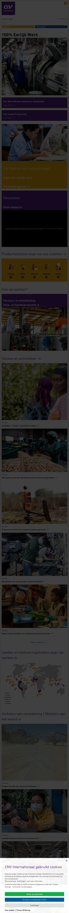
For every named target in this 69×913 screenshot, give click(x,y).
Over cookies (9, 910)
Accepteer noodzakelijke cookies (34, 900)
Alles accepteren (34, 894)
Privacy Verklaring (23, 910)
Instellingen (34, 905)
